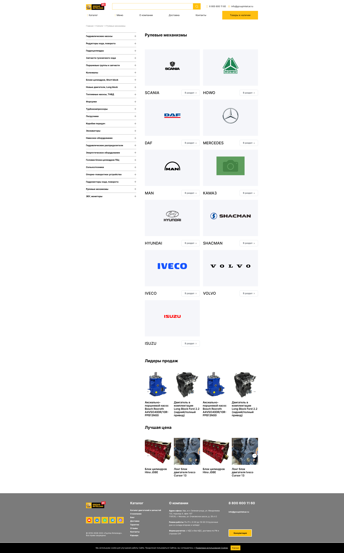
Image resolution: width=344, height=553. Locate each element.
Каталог (99, 26)
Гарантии (134, 524)
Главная (90, 26)
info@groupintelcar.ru (242, 6)
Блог (132, 517)
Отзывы (134, 528)
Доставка (174, 15)
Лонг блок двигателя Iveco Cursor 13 (184, 472)
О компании (146, 15)
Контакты (201, 15)
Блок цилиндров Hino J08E (156, 470)
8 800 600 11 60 (217, 6)
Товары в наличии (240, 15)
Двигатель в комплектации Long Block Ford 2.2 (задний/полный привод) (186, 409)
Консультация (240, 533)
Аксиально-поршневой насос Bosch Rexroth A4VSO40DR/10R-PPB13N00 (157, 409)
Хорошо (235, 548)
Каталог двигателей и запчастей (145, 510)
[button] (148, 391)
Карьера (134, 535)
